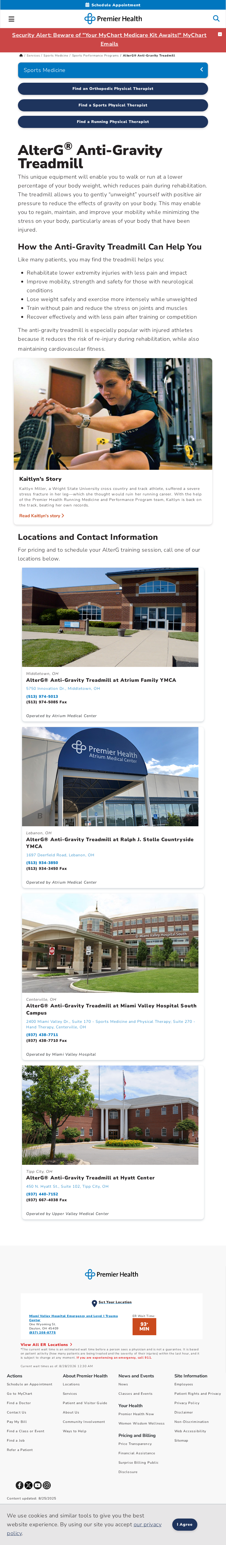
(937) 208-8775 (42, 1333)
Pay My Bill (17, 1422)
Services (33, 55)
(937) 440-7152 (42, 1194)
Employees (183, 1384)
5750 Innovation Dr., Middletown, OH (63, 688)
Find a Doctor (19, 1403)
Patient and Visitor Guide (85, 1403)
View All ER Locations (45, 1344)
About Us (71, 1412)
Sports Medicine (56, 55)
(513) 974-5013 (42, 696)
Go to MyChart (19, 1393)
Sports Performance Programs (95, 55)
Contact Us (16, 1412)
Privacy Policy (187, 1403)
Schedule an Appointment (29, 1384)
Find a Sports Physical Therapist (113, 105)
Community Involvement (84, 1422)
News (123, 1384)
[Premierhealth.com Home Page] (21, 55)
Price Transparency (135, 1444)
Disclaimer (183, 1412)
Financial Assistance (137, 1453)
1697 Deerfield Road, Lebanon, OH (60, 855)
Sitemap (181, 1440)
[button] (12, 18)
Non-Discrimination (191, 1422)
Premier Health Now (136, 1414)
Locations (71, 1384)
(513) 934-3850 (42, 862)
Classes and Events (136, 1393)
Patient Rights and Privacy (197, 1393)
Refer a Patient (20, 1450)
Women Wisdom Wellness (142, 1423)
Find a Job (16, 1440)
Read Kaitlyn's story (40, 516)
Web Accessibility (190, 1431)
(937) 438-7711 (42, 1034)
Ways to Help (75, 1431)
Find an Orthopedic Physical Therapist (113, 88)
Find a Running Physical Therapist (113, 121)
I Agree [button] (185, 1524)
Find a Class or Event (25, 1431)
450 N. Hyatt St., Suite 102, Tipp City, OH (67, 1186)
